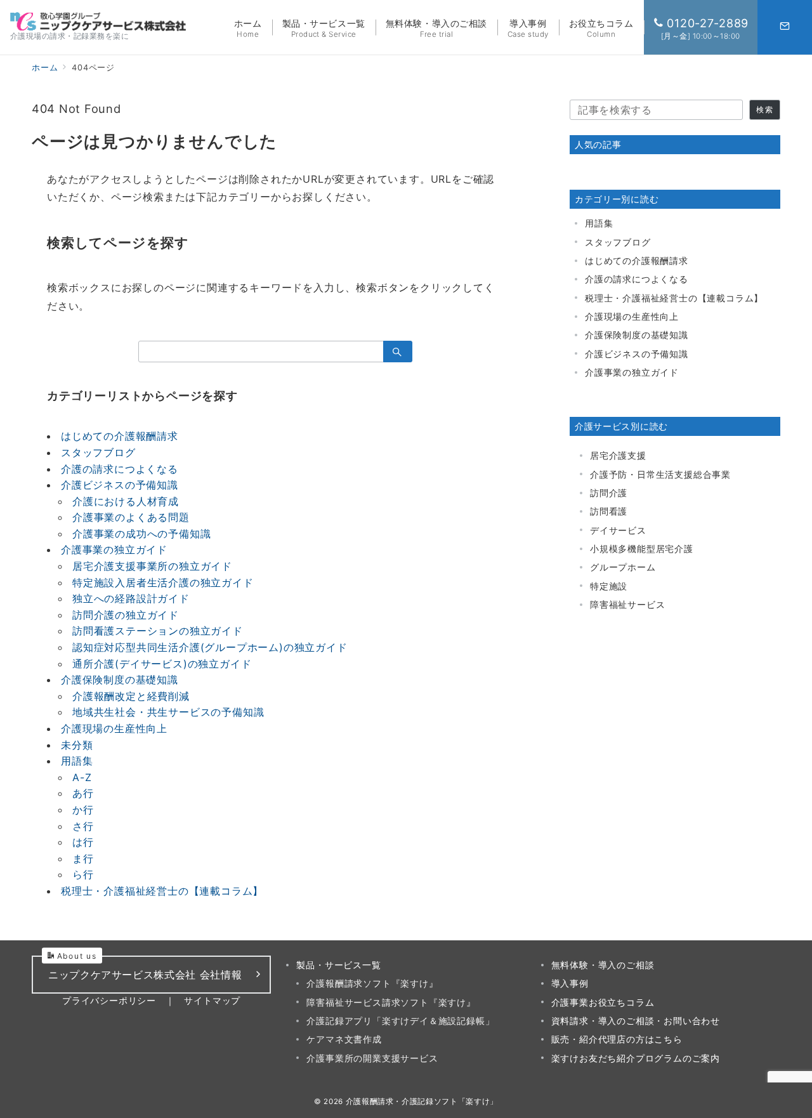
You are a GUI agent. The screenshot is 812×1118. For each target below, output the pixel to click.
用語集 (77, 760)
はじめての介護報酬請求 (119, 436)
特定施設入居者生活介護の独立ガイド (163, 582)
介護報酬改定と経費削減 (131, 696)
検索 (764, 109)
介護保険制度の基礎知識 (119, 679)
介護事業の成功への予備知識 (141, 533)
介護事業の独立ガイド (114, 549)
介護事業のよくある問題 (131, 517)
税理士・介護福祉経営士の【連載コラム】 (162, 891)
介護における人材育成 (125, 501)
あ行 (83, 793)
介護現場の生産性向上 (114, 728)
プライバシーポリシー (109, 1000)
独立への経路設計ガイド (131, 598)
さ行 (83, 826)
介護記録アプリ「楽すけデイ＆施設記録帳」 (400, 1020)
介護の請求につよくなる (119, 469)
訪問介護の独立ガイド (125, 614)
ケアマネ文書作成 (343, 1039)
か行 (83, 809)
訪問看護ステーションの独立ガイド (157, 630)
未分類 (77, 745)
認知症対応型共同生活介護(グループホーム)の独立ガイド (210, 647)
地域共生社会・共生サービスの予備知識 (168, 712)
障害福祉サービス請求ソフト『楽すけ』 (390, 1002)
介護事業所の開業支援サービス (372, 1058)
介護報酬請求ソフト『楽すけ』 (372, 983)
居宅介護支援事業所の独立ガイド (152, 566)
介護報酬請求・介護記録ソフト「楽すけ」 (422, 1101)
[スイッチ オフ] (784, 27)
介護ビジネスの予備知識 (119, 484)
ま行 (83, 858)
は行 (83, 842)
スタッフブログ (98, 452)
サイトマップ (212, 1000)
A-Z (81, 777)
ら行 (83, 874)
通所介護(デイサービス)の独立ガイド (161, 663)
